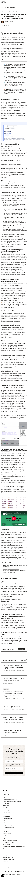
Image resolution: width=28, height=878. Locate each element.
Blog (4, 838)
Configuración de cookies (9, 874)
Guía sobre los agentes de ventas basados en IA (14, 847)
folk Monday (6, 810)
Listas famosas (6, 844)
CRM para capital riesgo (8, 827)
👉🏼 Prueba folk (5, 302)
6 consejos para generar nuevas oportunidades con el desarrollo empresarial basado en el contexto (14, 570)
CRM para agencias (7, 818)
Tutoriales (5, 836)
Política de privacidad (19, 871)
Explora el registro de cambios (10, 840)
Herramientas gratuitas (8, 842)
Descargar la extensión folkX (10, 799)
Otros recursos (6, 851)
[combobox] (19, 875)
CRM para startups (7, 825)
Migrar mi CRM (6, 797)
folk (12, 89)
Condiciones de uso (7, 871)
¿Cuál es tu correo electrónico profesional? (12, 758)
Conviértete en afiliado (8, 859)
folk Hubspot (6, 803)
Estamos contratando (8, 857)
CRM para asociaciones (8, 823)
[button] (2, 875)
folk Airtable (6, 807)
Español (19, 874)
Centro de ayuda (7, 833)
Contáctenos (6, 861)
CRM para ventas (7, 820)
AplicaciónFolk (7, 227)
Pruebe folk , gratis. (22, 558)
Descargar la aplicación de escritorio (12, 801)
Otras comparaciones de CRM (10, 812)
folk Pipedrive (6, 805)
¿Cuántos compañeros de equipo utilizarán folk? (12, 765)
